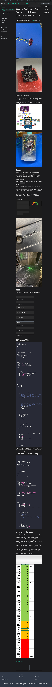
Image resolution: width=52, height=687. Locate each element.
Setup (45, 8)
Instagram (21, 681)
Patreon (36, 676)
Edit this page (20, 661)
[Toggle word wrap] (39, 343)
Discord (20, 677)
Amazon (29, 19)
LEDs (30, 3)
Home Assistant (21, 3)
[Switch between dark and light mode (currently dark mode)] (39, 3)
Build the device (46, 6)
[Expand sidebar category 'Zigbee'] (14, 29)
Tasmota (17, 3)
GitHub (36, 681)
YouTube (20, 676)
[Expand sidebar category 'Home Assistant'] (14, 27)
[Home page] (17, 6)
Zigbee (26, 3)
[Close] (50, 0)
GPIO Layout (46, 9)
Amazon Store (37, 677)
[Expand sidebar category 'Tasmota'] (14, 26)
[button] (8, 7)
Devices (12, 3)
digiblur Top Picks (34, 3)
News (9, 3)
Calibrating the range (46, 13)
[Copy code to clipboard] (41, 343)
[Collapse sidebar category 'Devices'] (14, 6)
